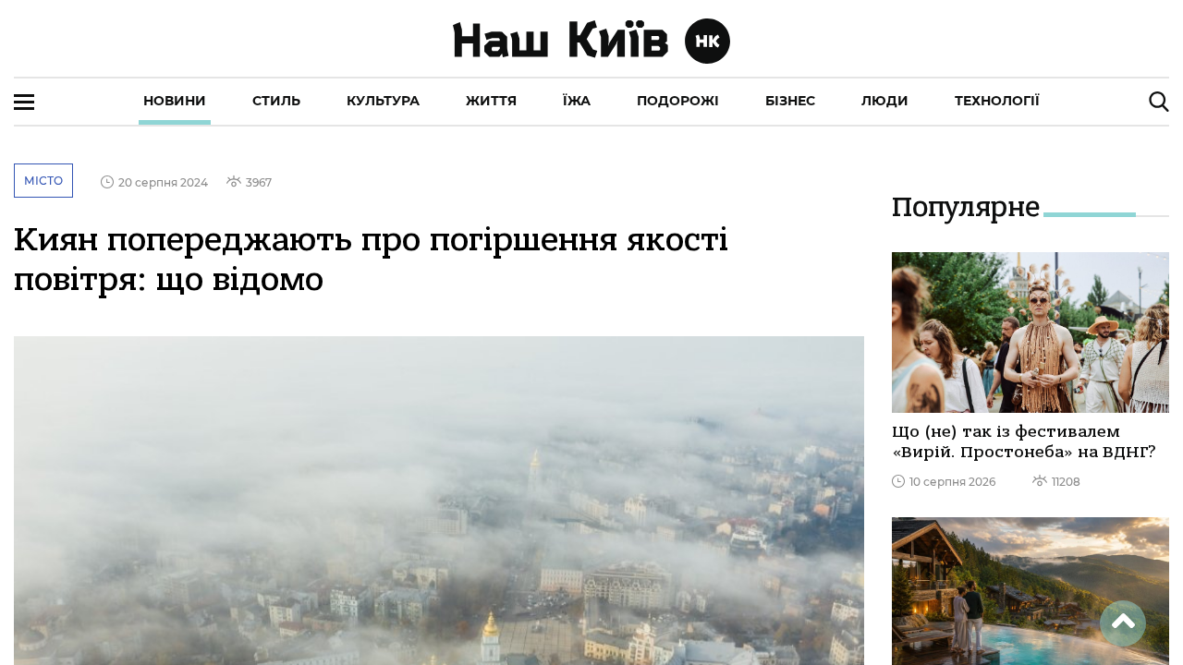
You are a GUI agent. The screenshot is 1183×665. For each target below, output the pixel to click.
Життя (491, 100)
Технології (997, 100)
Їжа (577, 100)
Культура (383, 100)
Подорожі (678, 100)
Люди (885, 100)
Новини (174, 100)
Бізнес (790, 100)
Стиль (276, 100)
